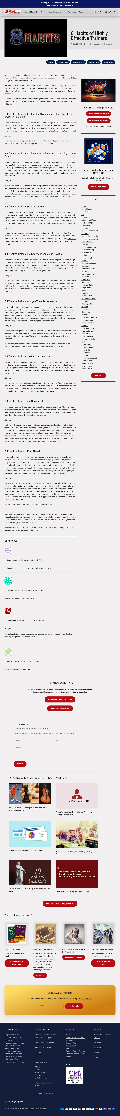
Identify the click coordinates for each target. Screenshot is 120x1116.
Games (84, 271)
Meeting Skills (86, 304)
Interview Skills (87, 285)
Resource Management (90, 347)
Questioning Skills (88, 339)
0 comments (108, 44)
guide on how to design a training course (25, 504)
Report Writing (86, 344)
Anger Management (88, 209)
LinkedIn (97, 1057)
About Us (69, 1040)
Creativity (85, 244)
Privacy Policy (53, 733)
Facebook (97, 1042)
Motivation (85, 309)
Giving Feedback (87, 274)
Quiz (83, 342)
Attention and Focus (88, 220)
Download (40, 975)
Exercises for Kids (88, 269)
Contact (38, 1052)
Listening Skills (87, 296)
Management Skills (88, 298)
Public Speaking (87, 336)
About (81, 12)
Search (69, 1035)
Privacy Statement (41, 1109)
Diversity (84, 261)
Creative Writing (87, 242)
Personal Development (89, 317)
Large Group (86, 288)
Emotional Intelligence (89, 263)
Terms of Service (66, 733)
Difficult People (87, 258)
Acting (83, 206)
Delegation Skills (87, 252)
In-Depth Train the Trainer (103, 963)
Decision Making (87, 250)
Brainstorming (86, 225)
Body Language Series (73, 957)
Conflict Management (89, 239)
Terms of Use (29, 1109)
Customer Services (88, 247)
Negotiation (85, 312)
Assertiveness (86, 217)
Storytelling (85, 355)
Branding (84, 228)
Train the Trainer (54, 12)
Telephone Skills (87, 363)
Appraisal (84, 212)
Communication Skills (89, 236)
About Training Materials (60, 708)
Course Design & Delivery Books (16, 963)
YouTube (97, 1047)
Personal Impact (63, 62)
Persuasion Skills (87, 323)
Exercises (85, 266)
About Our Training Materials (98, 121)
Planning (84, 326)
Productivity (85, 334)
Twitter (96, 1052)
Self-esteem (86, 353)
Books (43, 12)
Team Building (86, 361)
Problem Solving (87, 331)
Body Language (87, 223)
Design (84, 255)
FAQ (67, 1048)
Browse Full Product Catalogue (98, 114)
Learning (50, 62)
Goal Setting (86, 277)
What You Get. (86, 999)
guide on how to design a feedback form (36, 346)
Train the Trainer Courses (75, 1051)
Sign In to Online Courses (75, 1038)
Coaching (84, 234)
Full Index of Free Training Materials (60, 903)
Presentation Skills (78, 62)
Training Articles (108, 62)
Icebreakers (85, 280)
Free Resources (70, 12)
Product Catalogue (73, 1043)
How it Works (71, 1046)
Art (82, 215)
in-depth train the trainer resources (24, 637)
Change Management (89, 231)
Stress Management (89, 358)
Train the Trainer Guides (75, 1054)
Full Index (98, 375)
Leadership (85, 290)
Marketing (85, 301)
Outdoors (84, 315)
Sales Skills (85, 350)
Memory (84, 307)
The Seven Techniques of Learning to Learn (73, 892)
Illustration (85, 282)
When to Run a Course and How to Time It (25, 850)
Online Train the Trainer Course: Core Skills (98, 171)
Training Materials (31, 12)
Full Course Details (98, 187)
